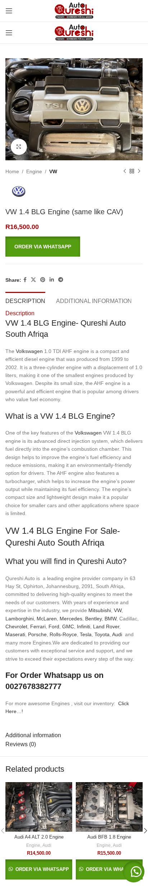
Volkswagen (29, 351)
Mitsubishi (99, 610)
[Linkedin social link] (51, 280)
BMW (110, 618)
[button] (74, 247)
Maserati (15, 634)
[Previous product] (124, 171)
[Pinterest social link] (42, 280)
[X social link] (33, 280)
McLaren (47, 618)
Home (12, 171)
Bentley (93, 618)
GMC (68, 626)
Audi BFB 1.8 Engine (109, 837)
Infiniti (83, 626)
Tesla (86, 634)
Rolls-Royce (63, 634)
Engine (34, 171)
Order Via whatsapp (42, 246)
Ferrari (38, 626)
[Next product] (139, 171)
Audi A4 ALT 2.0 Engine (39, 837)
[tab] (25, 300)
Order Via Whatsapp (41, 869)
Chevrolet (16, 626)
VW (53, 171)
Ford (53, 626)
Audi (118, 634)
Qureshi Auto (99, 561)
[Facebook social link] (25, 280)
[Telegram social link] (60, 280)
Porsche (37, 634)
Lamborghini (19, 618)
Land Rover (106, 626)
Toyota (102, 634)
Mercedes (71, 618)
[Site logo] (74, 10)
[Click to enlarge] (19, 147)
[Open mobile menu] (9, 11)
